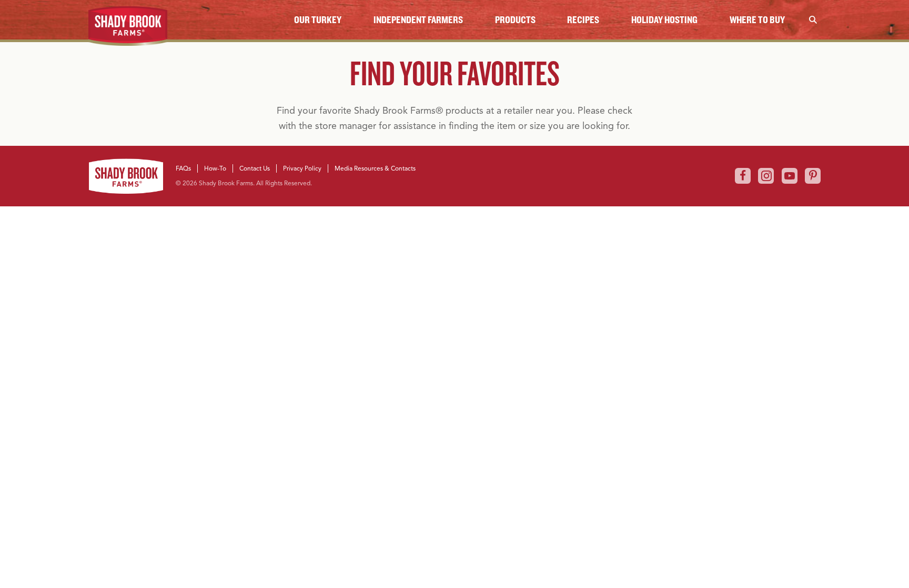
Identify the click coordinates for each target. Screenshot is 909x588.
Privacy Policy (302, 168)
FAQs (183, 168)
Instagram (766, 176)
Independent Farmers (418, 20)
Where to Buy (757, 20)
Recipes (583, 20)
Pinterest (813, 176)
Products (515, 20)
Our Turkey (317, 20)
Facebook (743, 176)
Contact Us (254, 168)
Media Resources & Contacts (375, 168)
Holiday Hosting (664, 20)
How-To (215, 168)
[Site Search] (813, 19)
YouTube (789, 176)
